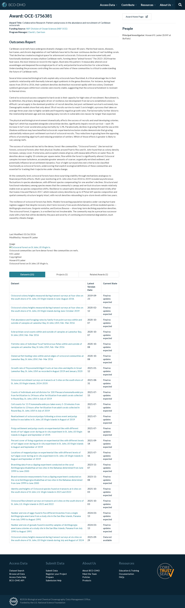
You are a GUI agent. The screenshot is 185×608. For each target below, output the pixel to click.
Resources (147, 5)
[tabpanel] (64, 412)
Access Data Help (17, 577)
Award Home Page (135, 16)
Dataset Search (16, 570)
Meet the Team (89, 574)
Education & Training (129, 570)
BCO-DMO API (16, 580)
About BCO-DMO (91, 570)
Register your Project (56, 574)
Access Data (107, 5)
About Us (165, 5)
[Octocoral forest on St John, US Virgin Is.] (30, 247)
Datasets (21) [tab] (27, 274)
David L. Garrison (36, 32)
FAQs (121, 577)
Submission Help (53, 580)
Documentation (126, 574)
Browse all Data (17, 574)
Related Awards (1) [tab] (99, 274)
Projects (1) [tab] (62, 274)
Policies (86, 577)
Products (86, 580)
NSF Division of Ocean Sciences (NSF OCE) (46, 28)
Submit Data (52, 570)
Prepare (50, 577)
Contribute (127, 5)
